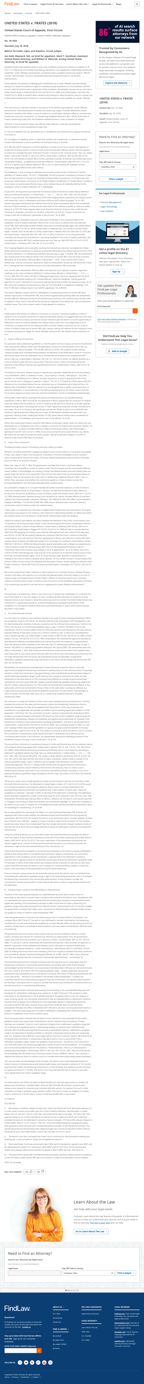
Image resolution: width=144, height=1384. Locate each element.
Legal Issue (104, 151)
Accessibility (57, 1318)
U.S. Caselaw (86, 1336)
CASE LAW (7, 13)
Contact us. (26, 1327)
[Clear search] (133, 166)
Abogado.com (120, 1332)
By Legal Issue (58, 1340)
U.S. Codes (86, 1340)
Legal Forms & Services (90, 1314)
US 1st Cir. (28, 13)
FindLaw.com (120, 1314)
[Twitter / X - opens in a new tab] (32, 1362)
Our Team (56, 1314)
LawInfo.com (120, 1341)
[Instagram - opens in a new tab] (38, 1362)
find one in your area (100, 1222)
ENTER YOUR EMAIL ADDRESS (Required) (20, 1346)
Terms (6, 1377)
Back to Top (73, 1290)
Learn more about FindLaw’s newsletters (111, 319)
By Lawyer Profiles (59, 1344)
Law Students (107, 211)
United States (18, 13)
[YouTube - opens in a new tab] (26, 1362)
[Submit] (135, 310)
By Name (56, 1348)
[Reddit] (44, 1362)
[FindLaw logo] (13, 4)
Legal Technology (109, 206)
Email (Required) (103, 306)
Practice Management (111, 202)
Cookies (35, 1377)
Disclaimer (25, 1377)
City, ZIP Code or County (109, 162)
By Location (57, 1336)
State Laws (86, 1332)
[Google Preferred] (50, 1362)
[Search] (137, 4)
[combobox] (117, 155)
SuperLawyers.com (122, 1323)
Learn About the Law (89, 1327)
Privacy (15, 1377)
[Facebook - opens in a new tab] (20, 1362)
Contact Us (57, 1322)
